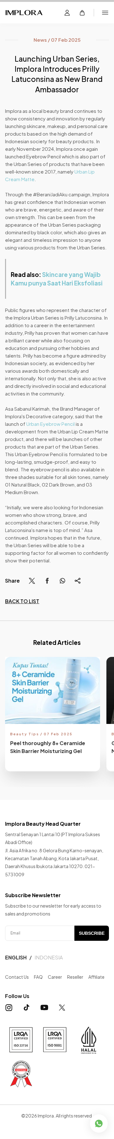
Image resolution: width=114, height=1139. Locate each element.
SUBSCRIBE (91, 933)
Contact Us (17, 977)
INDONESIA (49, 957)
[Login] (67, 12)
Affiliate (96, 977)
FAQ (38, 977)
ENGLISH (16, 957)
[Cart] (82, 12)
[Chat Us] (99, 1123)
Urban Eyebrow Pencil (50, 424)
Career (55, 977)
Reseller (75, 977)
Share (12, 580)
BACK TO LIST (22, 601)
